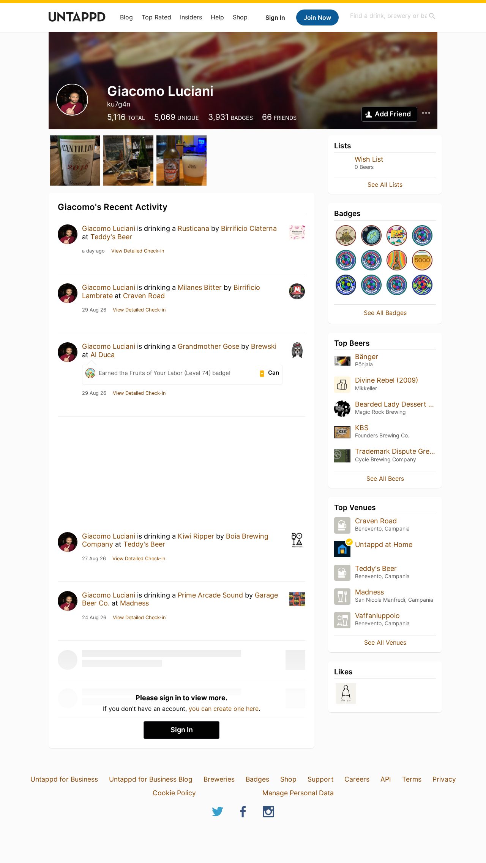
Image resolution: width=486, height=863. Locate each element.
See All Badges (385, 312)
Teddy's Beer (111, 237)
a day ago (93, 251)
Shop (240, 17)
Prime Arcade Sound (210, 595)
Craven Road (144, 296)
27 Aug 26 (94, 558)
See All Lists (385, 184)
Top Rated (156, 17)
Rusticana (193, 228)
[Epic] (422, 260)
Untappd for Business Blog (151, 779)
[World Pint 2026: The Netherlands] (371, 260)
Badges (257, 779)
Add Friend (393, 114)
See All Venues (385, 642)
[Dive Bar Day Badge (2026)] (397, 260)
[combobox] (393, 15)
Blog (126, 17)
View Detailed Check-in (137, 251)
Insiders (191, 17)
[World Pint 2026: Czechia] (422, 236)
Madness (134, 603)
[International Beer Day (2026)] (371, 236)
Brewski (263, 346)
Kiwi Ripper (196, 536)
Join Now (317, 17)
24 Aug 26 (94, 617)
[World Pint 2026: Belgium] (397, 285)
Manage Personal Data (298, 793)
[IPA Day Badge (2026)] (346, 236)
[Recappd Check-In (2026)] (397, 236)
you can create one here (224, 708)
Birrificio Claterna (249, 228)
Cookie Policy (174, 793)
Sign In (275, 17)
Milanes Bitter (200, 287)
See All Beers (385, 478)
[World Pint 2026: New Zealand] (346, 285)
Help (217, 17)
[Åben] (346, 694)
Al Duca (102, 355)
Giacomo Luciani (108, 228)
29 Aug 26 (94, 310)
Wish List (369, 159)
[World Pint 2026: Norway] (371, 285)
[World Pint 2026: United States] (422, 285)
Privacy (444, 779)
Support (320, 779)
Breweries (219, 779)
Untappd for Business (64, 779)
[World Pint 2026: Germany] (346, 260)
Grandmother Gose (208, 346)
